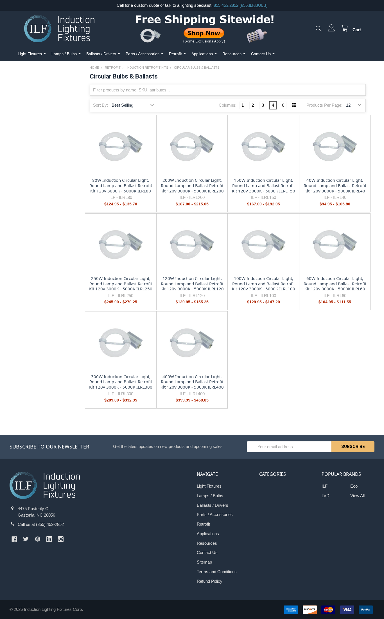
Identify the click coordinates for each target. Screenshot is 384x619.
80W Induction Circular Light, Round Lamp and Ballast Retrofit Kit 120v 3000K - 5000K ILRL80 (120, 185)
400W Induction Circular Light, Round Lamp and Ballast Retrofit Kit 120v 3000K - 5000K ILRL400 (192, 382)
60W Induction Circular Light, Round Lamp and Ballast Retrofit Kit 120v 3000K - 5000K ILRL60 (335, 283)
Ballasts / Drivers (101, 53)
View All (357, 495)
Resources (231, 53)
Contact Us (261, 53)
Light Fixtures (30, 53)
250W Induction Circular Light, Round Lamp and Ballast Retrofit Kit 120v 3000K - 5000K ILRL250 (120, 283)
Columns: (227, 105)
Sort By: (100, 105)
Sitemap (204, 562)
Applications (202, 53)
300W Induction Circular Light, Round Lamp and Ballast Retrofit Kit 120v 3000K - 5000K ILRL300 (120, 382)
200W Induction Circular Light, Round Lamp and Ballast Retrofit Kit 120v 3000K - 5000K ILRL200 (192, 185)
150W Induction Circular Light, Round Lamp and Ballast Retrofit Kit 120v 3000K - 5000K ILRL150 (263, 185)
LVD (325, 495)
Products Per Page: (324, 105)
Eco (354, 486)
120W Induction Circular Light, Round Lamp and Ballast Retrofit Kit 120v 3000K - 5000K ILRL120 (192, 283)
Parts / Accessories (142, 53)
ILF (324, 486)
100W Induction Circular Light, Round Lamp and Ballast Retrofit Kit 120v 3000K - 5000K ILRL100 (263, 283)
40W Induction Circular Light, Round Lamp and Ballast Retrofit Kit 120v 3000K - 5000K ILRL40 (335, 185)
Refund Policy (209, 581)
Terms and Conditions (217, 571)
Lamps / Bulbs (64, 53)
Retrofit (175, 53)
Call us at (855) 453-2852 (41, 524)
